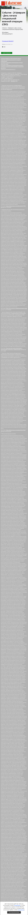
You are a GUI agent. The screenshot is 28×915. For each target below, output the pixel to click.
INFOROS (13, 81)
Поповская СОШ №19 (7, 41)
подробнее (17, 905)
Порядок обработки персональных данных (11, 58)
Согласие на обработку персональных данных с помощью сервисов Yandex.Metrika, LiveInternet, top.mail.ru (12, 67)
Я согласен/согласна (14, 912)
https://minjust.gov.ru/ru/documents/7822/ (16, 430)
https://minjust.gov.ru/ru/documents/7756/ (16, 206)
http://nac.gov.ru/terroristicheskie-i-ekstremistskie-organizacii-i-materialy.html (11, 349)
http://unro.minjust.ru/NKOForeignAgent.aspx (16, 308)
